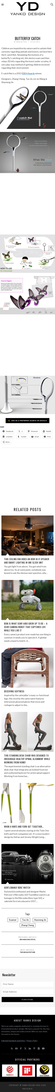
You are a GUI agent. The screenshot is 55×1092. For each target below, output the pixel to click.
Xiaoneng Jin (40, 920)
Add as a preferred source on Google (29, 420)
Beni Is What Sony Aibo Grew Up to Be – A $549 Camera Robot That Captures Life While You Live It (25, 627)
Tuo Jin (25, 920)
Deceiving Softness (14, 691)
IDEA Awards (28, 73)
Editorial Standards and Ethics (13, 1041)
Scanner (13, 920)
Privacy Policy (32, 1041)
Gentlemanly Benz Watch (17, 887)
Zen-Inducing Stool (27, 938)
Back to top (27, 1088)
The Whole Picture (27, 950)
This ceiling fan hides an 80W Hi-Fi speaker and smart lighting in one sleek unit (26, 560)
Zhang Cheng (27, 925)
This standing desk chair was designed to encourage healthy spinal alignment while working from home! (27, 759)
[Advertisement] (27, 26)
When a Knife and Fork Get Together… (24, 826)
